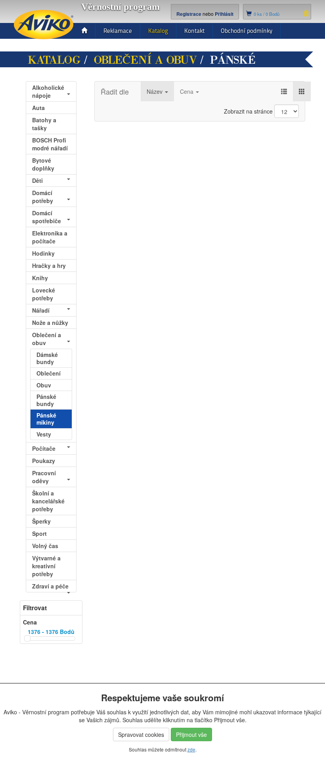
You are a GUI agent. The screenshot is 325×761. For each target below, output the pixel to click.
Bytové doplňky (43, 164)
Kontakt (194, 31)
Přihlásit (224, 13)
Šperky (41, 521)
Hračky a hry (49, 265)
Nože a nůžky (50, 322)
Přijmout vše (191, 734)
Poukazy (43, 461)
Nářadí (41, 310)
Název (155, 91)
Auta (38, 108)
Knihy (40, 278)
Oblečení (48, 373)
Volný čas (45, 546)
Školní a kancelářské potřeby (48, 501)
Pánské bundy (46, 400)
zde (191, 749)
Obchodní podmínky (246, 31)
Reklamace (117, 31)
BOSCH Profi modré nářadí (50, 144)
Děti (37, 180)
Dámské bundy (47, 358)
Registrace (188, 13)
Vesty (43, 434)
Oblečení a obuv (145, 60)
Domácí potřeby (42, 197)
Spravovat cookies (141, 734)
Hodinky (43, 253)
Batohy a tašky (44, 124)
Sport (39, 533)
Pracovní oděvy (44, 477)
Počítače (43, 448)
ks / (266, 14)
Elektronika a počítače (49, 237)
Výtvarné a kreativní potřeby (46, 566)
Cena (187, 91)
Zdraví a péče (50, 586)
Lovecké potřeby (43, 294)
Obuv (43, 385)
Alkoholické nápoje (48, 91)
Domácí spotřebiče (46, 217)
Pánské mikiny (46, 418)
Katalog (158, 31)
